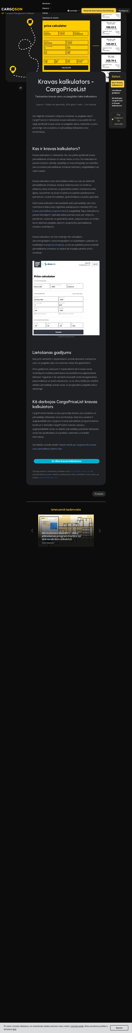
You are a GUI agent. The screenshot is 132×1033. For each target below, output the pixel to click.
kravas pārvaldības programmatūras (50, 210)
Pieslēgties (123, 10)
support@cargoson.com (48, 477)
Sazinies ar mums (50, 18)
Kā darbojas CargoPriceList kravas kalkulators (117, 102)
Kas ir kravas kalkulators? (117, 83)
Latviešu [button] (73, 10)
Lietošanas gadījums (116, 91)
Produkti (99, 493)
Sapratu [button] (119, 1028)
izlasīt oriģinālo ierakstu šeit (79, 471)
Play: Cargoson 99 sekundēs (118, 119)
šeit (14, 1029)
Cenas (45, 13)
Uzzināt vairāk (77, 1026)
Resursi (45, 8)
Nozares (46, 3)
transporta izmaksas (54, 244)
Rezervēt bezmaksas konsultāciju (99, 10)
